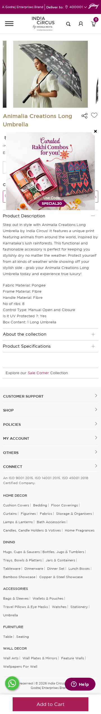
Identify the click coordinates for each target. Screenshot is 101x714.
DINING (9, 542)
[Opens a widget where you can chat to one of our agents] (80, 685)
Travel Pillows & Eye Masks (25, 606)
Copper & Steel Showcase (61, 576)
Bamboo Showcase (19, 576)
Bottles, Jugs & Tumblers (63, 551)
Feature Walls (72, 658)
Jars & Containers (60, 560)
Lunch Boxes (79, 568)
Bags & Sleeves (16, 598)
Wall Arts (11, 658)
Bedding (40, 505)
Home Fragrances (80, 530)
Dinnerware (33, 568)
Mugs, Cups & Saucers (21, 551)
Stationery (79, 606)
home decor (15, 495)
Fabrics (46, 513)
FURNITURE (13, 627)
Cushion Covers (16, 505)
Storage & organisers (74, 513)
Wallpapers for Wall (20, 666)
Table (7, 636)
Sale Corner (38, 373)
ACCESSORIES (15, 588)
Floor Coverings (64, 505)
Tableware (11, 568)
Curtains (10, 513)
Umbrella (10, 615)
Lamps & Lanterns (18, 521)
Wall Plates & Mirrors (39, 658)
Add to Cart (50, 704)
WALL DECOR (15, 648)
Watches (59, 606)
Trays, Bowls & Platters (22, 560)
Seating (22, 636)
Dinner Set (56, 568)
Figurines (28, 513)
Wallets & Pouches (48, 598)
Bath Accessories (51, 521)
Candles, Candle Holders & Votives (32, 530)
